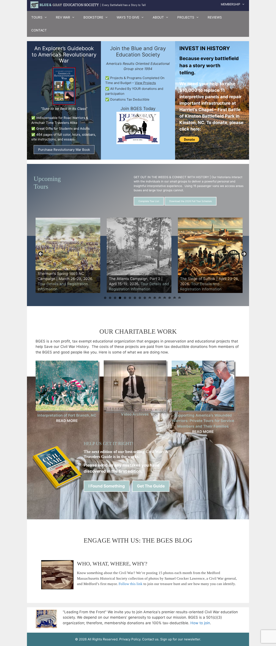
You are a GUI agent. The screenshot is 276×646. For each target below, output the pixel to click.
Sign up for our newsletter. (180, 639)
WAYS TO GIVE (128, 17)
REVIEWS (215, 17)
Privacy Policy (129, 639)
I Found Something (106, 486)
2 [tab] (110, 298)
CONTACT (39, 30)
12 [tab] (160, 298)
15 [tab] (175, 298)
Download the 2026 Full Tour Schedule (190, 201)
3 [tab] (115, 298)
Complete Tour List (148, 201)
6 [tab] (130, 298)
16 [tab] (179, 298)
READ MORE (67, 421)
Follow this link (131, 584)
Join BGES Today (138, 108)
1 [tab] (105, 298)
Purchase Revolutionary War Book (64, 150)
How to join (200, 623)
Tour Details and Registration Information (209, 284)
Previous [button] (41, 254)
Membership (230, 4)
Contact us (150, 639)
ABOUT (158, 17)
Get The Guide (151, 486)
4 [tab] (120, 298)
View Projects (145, 83)
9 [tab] (145, 298)
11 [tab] (155, 298)
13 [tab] (164, 298)
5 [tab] (125, 298)
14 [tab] (169, 298)
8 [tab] (140, 298)
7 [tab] (135, 298)
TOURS (36, 17)
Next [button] (243, 254)
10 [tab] (150, 298)
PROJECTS (185, 17)
